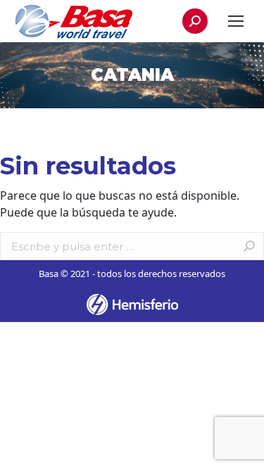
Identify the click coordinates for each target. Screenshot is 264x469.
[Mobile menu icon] (236, 21)
